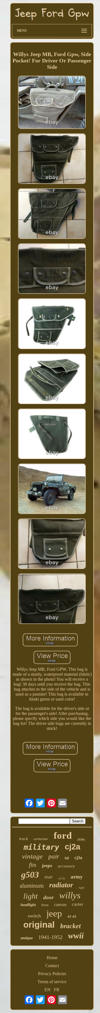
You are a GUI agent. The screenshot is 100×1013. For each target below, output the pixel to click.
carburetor (41, 839)
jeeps (47, 865)
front (45, 905)
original (39, 925)
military (41, 847)
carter (77, 904)
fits (32, 864)
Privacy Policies (52, 973)
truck (23, 838)
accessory (66, 866)
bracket (70, 926)
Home (52, 957)
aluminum (32, 885)
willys (70, 895)
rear (48, 877)
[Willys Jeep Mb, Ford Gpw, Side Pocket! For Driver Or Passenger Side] (52, 103)
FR (56, 989)
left (67, 858)
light (30, 896)
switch (34, 916)
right (81, 887)
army (77, 877)
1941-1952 (50, 937)
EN (47, 989)
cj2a (72, 846)
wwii (76, 935)
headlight (28, 905)
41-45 (72, 916)
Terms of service (52, 981)
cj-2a (61, 878)
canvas (60, 904)
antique (27, 938)
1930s (81, 839)
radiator (61, 885)
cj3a (78, 857)
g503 (30, 875)
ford (63, 835)
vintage (32, 856)
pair (53, 856)
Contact (52, 965)
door (48, 897)
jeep (54, 913)
